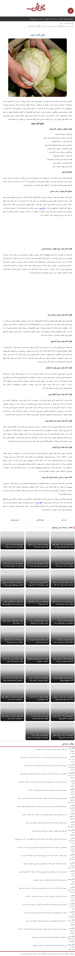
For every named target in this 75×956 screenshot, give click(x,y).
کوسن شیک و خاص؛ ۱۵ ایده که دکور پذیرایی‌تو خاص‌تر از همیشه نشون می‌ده (43, 855)
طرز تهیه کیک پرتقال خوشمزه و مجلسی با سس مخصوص (49, 937)
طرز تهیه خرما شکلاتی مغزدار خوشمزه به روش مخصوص (50, 880)
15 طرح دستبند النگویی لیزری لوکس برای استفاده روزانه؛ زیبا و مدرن (46, 921)
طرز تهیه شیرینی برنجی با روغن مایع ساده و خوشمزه (51, 749)
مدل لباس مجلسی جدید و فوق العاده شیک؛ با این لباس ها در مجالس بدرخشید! (43, 782)
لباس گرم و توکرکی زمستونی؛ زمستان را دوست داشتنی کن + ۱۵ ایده (46, 896)
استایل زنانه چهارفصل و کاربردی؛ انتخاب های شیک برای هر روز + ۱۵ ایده (45, 913)
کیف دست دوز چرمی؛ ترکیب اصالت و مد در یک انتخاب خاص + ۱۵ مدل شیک (43, 757)
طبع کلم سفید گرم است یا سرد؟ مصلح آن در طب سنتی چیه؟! (51, 19)
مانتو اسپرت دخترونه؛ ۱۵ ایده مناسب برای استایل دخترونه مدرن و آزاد (46, 823)
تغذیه (61, 23)
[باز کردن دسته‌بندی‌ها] (71, 11)
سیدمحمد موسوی (66, 26)
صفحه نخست (67, 23)
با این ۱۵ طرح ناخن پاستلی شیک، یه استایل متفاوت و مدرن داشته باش (45, 765)
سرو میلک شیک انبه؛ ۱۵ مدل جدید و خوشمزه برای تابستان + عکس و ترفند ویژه (43, 888)
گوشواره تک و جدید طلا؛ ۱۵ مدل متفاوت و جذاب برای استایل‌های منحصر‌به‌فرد (43, 774)
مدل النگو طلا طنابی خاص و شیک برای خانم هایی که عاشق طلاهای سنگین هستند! (42, 806)
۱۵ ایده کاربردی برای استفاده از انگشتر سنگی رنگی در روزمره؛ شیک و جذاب (44, 904)
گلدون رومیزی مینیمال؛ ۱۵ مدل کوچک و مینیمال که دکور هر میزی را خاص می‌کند (42, 798)
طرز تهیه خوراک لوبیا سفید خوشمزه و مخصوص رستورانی (50, 945)
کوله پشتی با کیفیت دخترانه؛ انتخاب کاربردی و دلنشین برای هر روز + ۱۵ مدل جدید (42, 847)
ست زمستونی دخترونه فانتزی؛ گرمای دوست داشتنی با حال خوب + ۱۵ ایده (44, 814)
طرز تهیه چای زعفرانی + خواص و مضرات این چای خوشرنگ (49, 831)
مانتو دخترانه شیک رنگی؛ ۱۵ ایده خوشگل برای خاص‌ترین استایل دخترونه (45, 863)
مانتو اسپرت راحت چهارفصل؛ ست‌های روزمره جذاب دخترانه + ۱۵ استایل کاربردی (43, 872)
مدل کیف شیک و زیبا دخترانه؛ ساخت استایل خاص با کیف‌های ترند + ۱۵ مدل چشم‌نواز (41, 839)
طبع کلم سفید (37, 35)
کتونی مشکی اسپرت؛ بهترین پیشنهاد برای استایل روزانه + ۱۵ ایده (47, 790)
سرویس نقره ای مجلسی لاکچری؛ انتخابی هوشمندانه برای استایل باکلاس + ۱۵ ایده (42, 929)
